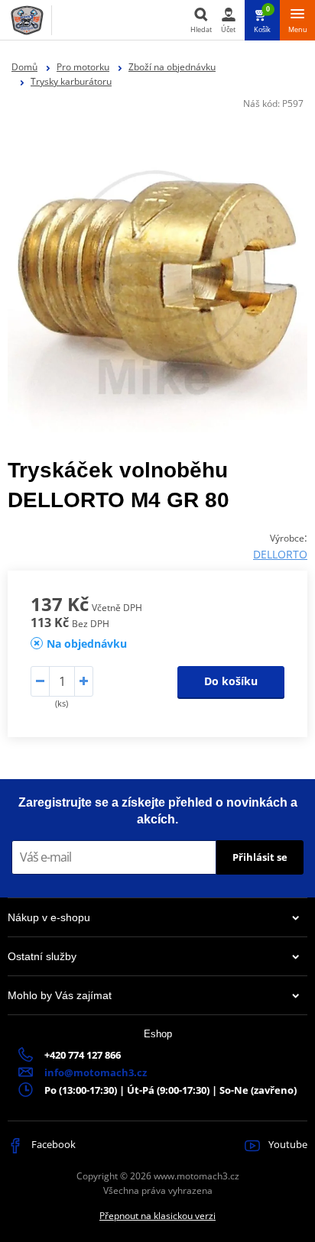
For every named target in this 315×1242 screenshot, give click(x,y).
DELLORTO (280, 554)
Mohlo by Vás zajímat (60, 995)
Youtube (286, 1144)
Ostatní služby (42, 956)
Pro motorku (83, 66)
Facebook (52, 1144)
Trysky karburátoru (71, 81)
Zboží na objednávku (172, 66)
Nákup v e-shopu (49, 917)
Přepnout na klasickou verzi (157, 1215)
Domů (24, 66)
